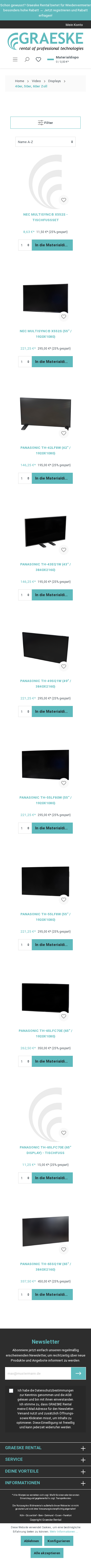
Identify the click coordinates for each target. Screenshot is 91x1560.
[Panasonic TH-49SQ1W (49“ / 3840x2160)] (45, 648)
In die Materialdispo (53, 245)
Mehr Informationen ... (64, 1531)
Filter (48, 123)
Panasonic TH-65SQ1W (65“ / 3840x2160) (45, 1266)
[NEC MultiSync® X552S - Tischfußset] (45, 182)
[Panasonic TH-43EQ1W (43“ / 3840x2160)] (45, 531)
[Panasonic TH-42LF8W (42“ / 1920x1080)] (45, 415)
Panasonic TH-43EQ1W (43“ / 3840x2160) (45, 567)
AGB (68, 1395)
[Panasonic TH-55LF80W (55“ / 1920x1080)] (45, 765)
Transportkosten (63, 1498)
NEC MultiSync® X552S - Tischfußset (45, 217)
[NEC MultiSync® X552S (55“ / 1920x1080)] (45, 298)
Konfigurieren (59, 1541)
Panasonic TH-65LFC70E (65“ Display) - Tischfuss (45, 1150)
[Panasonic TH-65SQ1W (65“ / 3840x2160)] (45, 1231)
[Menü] (15, 59)
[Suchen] (27, 59)
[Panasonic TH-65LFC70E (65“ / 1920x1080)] (45, 998)
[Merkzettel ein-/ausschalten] (64, 200)
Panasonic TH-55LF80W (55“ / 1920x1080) (45, 800)
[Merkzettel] (38, 59)
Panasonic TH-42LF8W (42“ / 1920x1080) (45, 450)
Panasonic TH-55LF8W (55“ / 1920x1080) (45, 917)
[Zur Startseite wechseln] (45, 41)
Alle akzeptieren (47, 1553)
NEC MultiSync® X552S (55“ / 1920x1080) (46, 333)
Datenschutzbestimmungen (54, 1390)
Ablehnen (31, 1541)
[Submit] (78, 1373)
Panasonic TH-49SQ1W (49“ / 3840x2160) (45, 683)
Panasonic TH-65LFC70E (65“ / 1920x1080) (45, 1033)
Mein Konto (74, 25)
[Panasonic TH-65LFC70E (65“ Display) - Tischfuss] (45, 1115)
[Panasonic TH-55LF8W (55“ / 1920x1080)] (45, 881)
